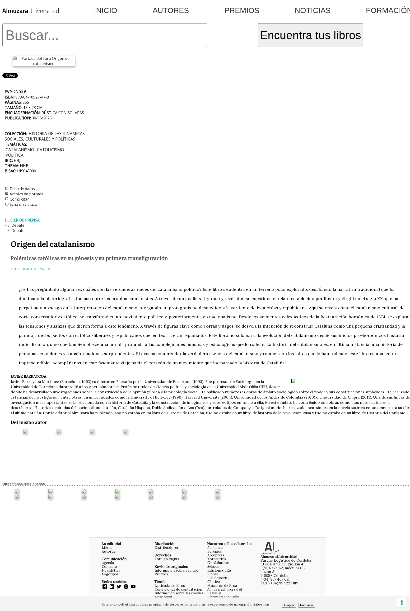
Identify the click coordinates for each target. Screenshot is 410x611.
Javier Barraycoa (36, 269)
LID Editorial (217, 578)
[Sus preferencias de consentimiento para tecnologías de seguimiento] (401, 602)
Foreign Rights (167, 559)
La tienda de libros (170, 585)
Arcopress (215, 555)
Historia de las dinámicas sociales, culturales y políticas (45, 136)
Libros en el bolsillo (223, 597)
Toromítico (216, 559)
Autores (171, 10)
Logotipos (110, 574)
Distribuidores (167, 547)
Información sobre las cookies (179, 593)
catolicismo (50, 149)
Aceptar (289, 605)
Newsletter (111, 570)
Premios (241, 10)
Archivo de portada (26, 194)
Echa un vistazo (23, 204)
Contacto (109, 566)
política (14, 155)
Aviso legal (163, 597)
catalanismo (20, 149)
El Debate (15, 225)
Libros (107, 547)
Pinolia (212, 574)
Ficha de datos (22, 188)
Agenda (108, 562)
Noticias (313, 10)
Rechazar (306, 605)
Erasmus (214, 593)
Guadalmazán (218, 562)
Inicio (105, 10)
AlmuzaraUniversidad (224, 589)
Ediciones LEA (219, 570)
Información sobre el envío (176, 570)
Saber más (261, 604)
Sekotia (213, 566)
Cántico (213, 581)
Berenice (214, 551)
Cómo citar (19, 199)
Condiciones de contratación (178, 589)
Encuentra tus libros (310, 35)
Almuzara (215, 547)
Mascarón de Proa (222, 585)
